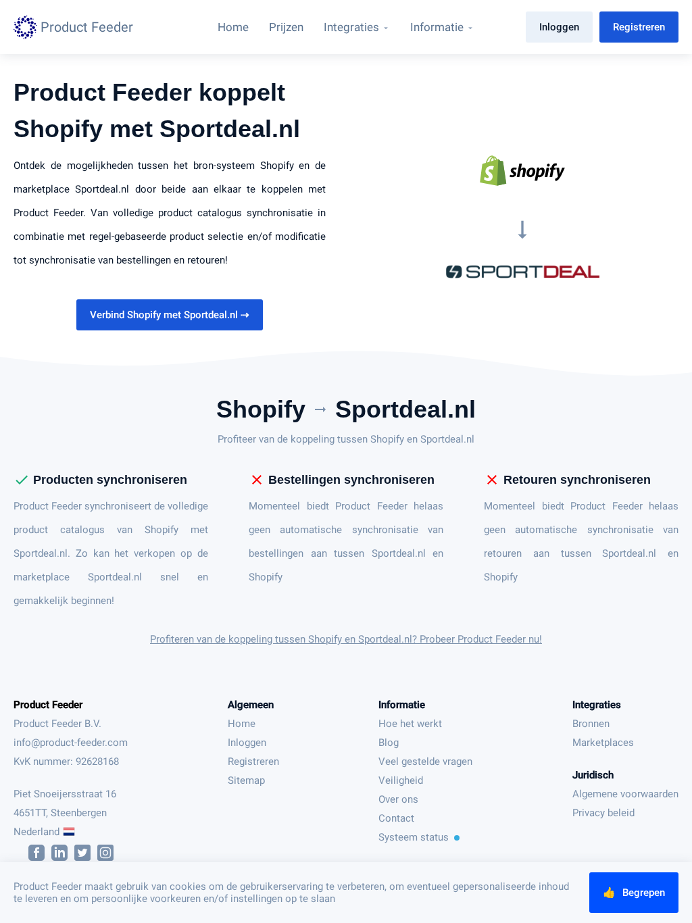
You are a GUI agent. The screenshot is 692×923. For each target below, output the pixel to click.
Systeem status (413, 837)
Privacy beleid (603, 813)
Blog (388, 743)
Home (241, 724)
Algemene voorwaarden (625, 794)
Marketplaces (603, 743)
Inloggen (559, 27)
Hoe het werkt (410, 724)
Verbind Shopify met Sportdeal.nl (169, 315)
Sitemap (246, 780)
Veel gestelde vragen (425, 761)
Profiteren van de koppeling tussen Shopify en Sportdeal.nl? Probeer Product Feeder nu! (346, 639)
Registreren (639, 27)
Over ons (398, 799)
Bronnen (591, 724)
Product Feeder (48, 705)
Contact (396, 818)
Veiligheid (400, 780)
